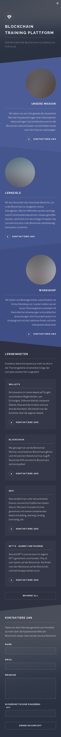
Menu (57, 3)
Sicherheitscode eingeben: (23, 705)
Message (10, 675)
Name (8, 644)
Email (8, 659)
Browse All (30, 595)
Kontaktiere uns (44, 139)
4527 (7, 707)
